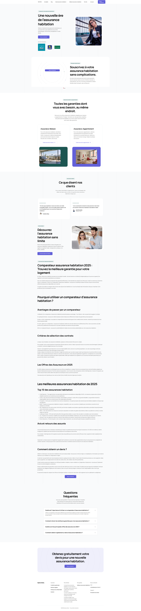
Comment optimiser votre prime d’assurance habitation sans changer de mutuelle (70, 594)
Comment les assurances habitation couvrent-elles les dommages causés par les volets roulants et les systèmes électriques (70, 588)
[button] (46, 11)
